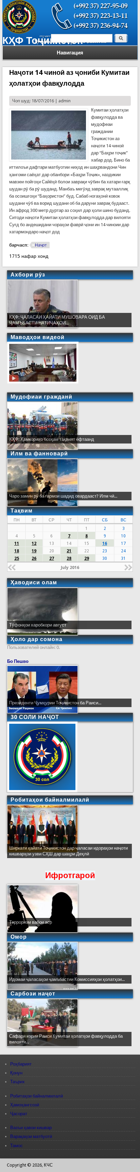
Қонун (16, 1072)
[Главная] (19, 32)
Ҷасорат (18, 1113)
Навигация (70, 53)
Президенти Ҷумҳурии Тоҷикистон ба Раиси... (55, 702)
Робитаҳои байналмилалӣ (36, 1096)
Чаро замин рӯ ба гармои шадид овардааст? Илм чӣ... (63, 496)
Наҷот (41, 245)
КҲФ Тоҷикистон (42, 40)
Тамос (16, 1145)
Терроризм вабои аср (30, 922)
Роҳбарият (21, 1064)
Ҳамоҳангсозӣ (24, 1104)
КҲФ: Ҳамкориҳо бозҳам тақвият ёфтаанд (51, 439)
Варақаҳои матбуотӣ (31, 1136)
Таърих (17, 1081)
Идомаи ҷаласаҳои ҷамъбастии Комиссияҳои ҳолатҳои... (67, 979)
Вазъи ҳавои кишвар (31, 1127)
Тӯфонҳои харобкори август (37, 624)
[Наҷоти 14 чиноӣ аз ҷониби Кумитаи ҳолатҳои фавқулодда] (48, 160)
